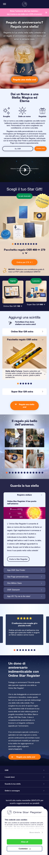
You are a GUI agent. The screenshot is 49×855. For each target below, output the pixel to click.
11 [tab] (36, 472)
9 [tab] (30, 472)
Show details (34, 832)
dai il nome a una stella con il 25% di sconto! (24, 14)
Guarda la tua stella (13, 784)
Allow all (24, 842)
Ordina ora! (40, 148)
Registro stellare (24, 495)
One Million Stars (14, 583)
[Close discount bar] (46, 12)
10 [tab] (33, 472)
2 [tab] (9, 472)
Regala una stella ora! (24, 79)
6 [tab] (21, 472)
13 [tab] (42, 472)
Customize (23, 849)
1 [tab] (6, 472)
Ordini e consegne (12, 791)
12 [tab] (39, 472)
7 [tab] (24, 472)
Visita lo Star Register (18, 559)
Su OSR (18, 149)
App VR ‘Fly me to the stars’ (19, 596)
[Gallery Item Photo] (14, 438)
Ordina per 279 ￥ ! (24, 262)
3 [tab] (12, 472)
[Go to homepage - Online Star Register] (24, 4)
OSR (6, 770)
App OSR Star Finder (16, 570)
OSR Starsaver (13, 590)
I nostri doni (10, 777)
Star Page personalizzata (17, 577)
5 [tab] (18, 472)
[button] (13, 244)
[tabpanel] (14, 450)
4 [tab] (15, 472)
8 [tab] (27, 472)
